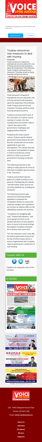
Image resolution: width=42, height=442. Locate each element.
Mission (21, 433)
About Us (21, 422)
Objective (21, 437)
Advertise (21, 426)
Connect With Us (15, 255)
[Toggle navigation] (3, 40)
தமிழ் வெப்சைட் (15, 35)
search (31, 35)
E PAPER (11, 278)
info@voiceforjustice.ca (24, 415)
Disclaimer (21, 429)
